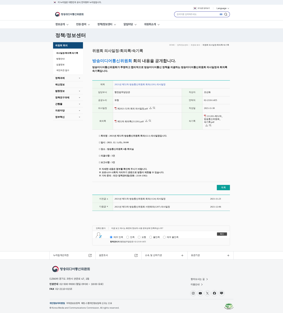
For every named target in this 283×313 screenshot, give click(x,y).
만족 (132, 237)
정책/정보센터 (104, 24)
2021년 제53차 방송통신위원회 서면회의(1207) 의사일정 (142, 207)
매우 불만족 (172, 237)
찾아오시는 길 (198, 279)
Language (222, 8)
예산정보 (60, 84)
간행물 (58, 104)
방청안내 (60, 59)
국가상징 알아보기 (204, 8)
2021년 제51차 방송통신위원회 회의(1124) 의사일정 (140, 199)
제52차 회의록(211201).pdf (130, 121)
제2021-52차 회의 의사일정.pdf (132, 108)
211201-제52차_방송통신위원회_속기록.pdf (213, 119)
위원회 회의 (61, 45)
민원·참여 (81, 24)
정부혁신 (60, 117)
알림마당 (128, 24)
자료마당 (60, 110)
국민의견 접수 (62, 70)
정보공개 (60, 24)
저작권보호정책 (73, 303)
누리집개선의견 (61, 255)
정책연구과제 (62, 97)
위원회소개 (150, 24)
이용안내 (195, 284)
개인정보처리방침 (57, 303)
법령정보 (60, 91)
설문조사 (103, 255)
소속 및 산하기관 (153, 255)
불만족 (156, 237)
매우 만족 (118, 237)
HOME (172, 45)
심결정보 (60, 64)
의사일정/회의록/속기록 (67, 53)
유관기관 (195, 255)
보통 (144, 237)
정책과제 (60, 78)
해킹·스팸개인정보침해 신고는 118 (96, 303)
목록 (223, 187)
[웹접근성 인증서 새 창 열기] (228, 304)
